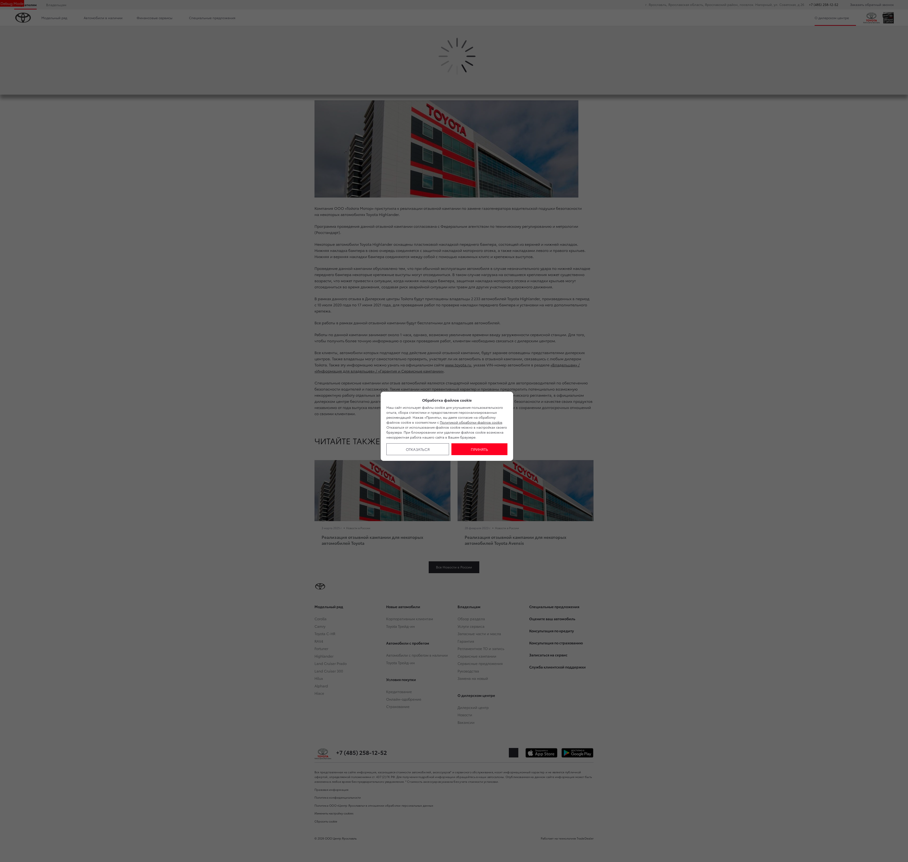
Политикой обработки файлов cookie (471, 422)
